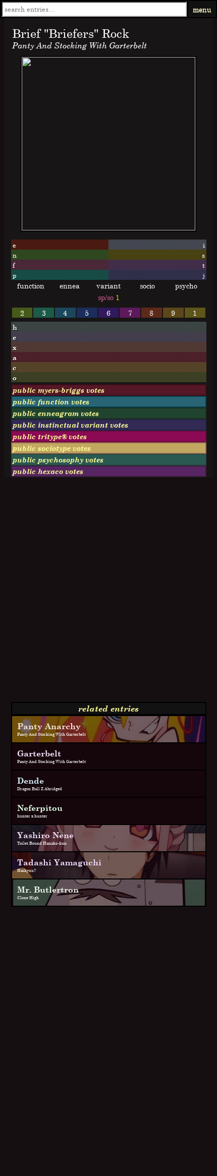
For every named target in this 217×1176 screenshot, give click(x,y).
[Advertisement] (108, 593)
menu (202, 9)
